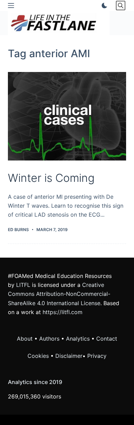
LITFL (23, 284)
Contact (106, 338)
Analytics (78, 338)
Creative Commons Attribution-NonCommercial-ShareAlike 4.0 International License (59, 294)
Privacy (97, 355)
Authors (49, 338)
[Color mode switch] (103, 5)
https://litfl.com (62, 312)
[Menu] (11, 5)
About (25, 338)
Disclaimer (68, 355)
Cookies (39, 355)
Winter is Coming (51, 178)
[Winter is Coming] (67, 116)
